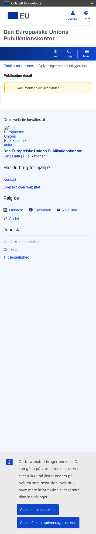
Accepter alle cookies (37, 510)
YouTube (69, 210)
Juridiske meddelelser (21, 242)
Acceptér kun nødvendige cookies (48, 523)
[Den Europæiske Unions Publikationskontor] (19, 15)
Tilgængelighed (16, 257)
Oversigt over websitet (21, 187)
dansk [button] (86, 18)
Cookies (10, 250)
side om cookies (65, 469)
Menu (86, 56)
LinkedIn (16, 210)
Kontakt (9, 180)
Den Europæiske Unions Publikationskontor (35, 35)
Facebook (42, 210)
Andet (14, 219)
